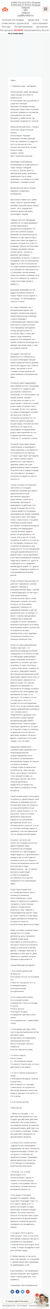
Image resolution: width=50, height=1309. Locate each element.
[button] (47, 1295)
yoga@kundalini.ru (25, 15)
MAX (25, 10)
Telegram (25, 8)
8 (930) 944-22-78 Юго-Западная (25, 5)
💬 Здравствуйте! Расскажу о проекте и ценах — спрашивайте (19, 1301)
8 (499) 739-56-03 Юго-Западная (25, 3)
